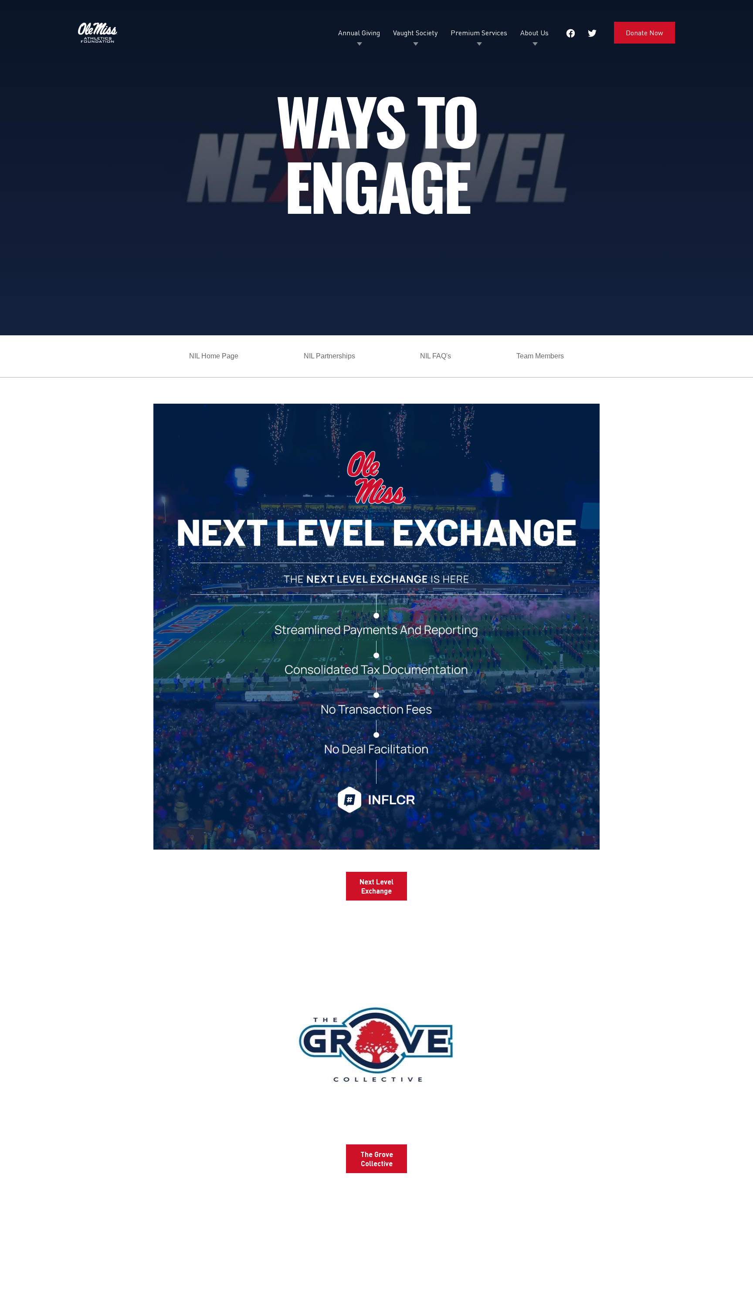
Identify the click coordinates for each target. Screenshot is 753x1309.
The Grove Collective (376, 1159)
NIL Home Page (213, 356)
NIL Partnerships (329, 356)
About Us (534, 32)
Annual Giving (359, 32)
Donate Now (644, 32)
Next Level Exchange (376, 886)
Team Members (540, 356)
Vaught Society (415, 32)
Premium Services (479, 32)
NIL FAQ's (435, 356)
